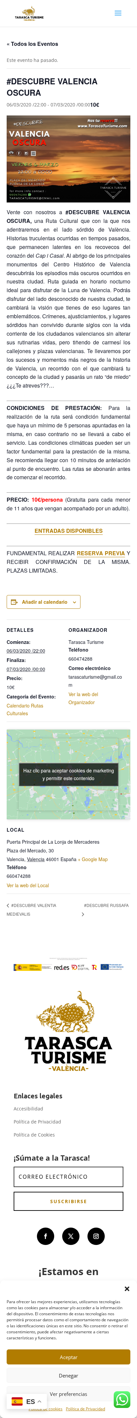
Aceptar (68, 1357)
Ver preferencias (68, 1394)
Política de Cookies (34, 1135)
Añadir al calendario (45, 601)
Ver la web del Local (28, 885)
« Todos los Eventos (32, 44)
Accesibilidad (28, 1108)
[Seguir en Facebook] (45, 1236)
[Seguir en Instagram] (96, 1236)
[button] (127, 1288)
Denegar (68, 1375)
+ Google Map (93, 859)
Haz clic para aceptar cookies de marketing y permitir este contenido (68, 774)
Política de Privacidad (85, 1409)
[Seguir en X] (70, 1236)
